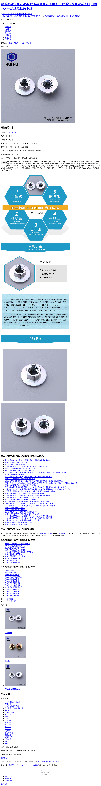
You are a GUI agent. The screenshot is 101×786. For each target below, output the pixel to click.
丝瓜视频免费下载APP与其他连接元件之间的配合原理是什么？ (27, 466)
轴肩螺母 (8, 725)
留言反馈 (8, 37)
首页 (10, 43)
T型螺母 (7, 731)
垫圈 (6, 743)
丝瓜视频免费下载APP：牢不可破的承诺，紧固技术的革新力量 (28, 477)
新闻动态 (8, 31)
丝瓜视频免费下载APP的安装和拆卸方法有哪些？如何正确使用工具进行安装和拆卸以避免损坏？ (38, 489)
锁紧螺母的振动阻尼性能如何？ (16, 510)
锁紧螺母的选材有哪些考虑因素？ (16, 462)
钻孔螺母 (8, 729)
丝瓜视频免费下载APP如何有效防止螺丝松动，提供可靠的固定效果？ (29, 518)
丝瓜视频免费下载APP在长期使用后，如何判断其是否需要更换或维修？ (30, 506)
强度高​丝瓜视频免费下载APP (15, 548)
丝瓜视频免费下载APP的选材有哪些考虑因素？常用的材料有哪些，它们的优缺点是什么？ (36, 472)
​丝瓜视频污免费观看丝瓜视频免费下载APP (20, 552)
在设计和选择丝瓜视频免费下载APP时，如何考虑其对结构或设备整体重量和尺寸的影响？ (36, 487)
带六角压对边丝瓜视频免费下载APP (17, 544)
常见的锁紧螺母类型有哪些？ (15, 475)
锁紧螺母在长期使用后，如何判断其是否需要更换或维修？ (25, 493)
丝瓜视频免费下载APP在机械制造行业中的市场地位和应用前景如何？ (29, 516)
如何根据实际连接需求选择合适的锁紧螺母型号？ (22, 514)
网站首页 (8, 27)
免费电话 (8, 778)
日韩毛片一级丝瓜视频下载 (14, 708)
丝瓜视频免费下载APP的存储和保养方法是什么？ (22, 497)
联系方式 (8, 39)
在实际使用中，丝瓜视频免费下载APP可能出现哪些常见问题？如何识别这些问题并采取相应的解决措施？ (42, 483)
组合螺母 (10, 599)
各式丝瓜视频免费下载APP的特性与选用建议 (20, 470)
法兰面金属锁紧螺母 (12, 575)
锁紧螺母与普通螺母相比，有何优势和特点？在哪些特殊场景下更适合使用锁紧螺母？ (35, 481)
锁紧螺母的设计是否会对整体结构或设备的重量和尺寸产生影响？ (27, 501)
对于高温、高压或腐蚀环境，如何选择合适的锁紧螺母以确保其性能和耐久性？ (32, 491)
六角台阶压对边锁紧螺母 (13, 577)
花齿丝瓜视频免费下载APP (14, 554)
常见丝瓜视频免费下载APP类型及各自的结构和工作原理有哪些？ (27, 460)
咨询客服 (9, 780)
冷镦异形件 (9, 737)
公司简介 (8, 35)
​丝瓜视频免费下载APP (12, 560)
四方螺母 (8, 718)
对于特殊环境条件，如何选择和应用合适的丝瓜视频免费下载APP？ (30, 503)
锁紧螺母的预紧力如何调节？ (15, 508)
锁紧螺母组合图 (10, 573)
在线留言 (4, 758)
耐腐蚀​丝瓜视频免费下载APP (15, 550)
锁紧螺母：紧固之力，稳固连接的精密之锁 (20, 479)
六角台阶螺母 (9, 712)
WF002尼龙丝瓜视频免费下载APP (16, 546)
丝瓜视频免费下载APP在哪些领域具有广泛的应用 (22, 520)
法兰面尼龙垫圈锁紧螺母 (13, 587)
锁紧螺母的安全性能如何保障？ (16, 464)
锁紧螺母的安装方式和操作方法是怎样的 (19, 522)
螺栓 (6, 741)
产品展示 (8, 29)
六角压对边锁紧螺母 (12, 579)
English (81, 16)
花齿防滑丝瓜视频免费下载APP (16, 556)
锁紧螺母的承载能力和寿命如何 (16, 524)
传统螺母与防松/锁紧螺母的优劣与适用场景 (20, 468)
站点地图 (56, 761)
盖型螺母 (8, 739)
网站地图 (4, 784)
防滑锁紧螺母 (9, 571)
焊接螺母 (8, 720)
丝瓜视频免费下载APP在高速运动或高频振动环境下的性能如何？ (27, 495)
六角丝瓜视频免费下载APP (14, 562)
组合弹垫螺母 (26, 43)
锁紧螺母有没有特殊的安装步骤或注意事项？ (20, 499)
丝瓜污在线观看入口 (12, 706)
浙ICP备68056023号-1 (45, 761)
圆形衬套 (8, 714)
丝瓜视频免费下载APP (45, 533)
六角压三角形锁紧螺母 (13, 583)
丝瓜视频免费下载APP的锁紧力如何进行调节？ (21, 512)
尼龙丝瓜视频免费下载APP (14, 558)
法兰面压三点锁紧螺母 (13, 589)
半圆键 (7, 710)
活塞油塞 (8, 735)
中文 (38, 16)
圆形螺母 (8, 727)
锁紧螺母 (62, 533)
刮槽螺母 (8, 722)
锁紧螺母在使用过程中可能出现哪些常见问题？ (21, 485)
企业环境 (8, 33)
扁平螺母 (8, 716)
